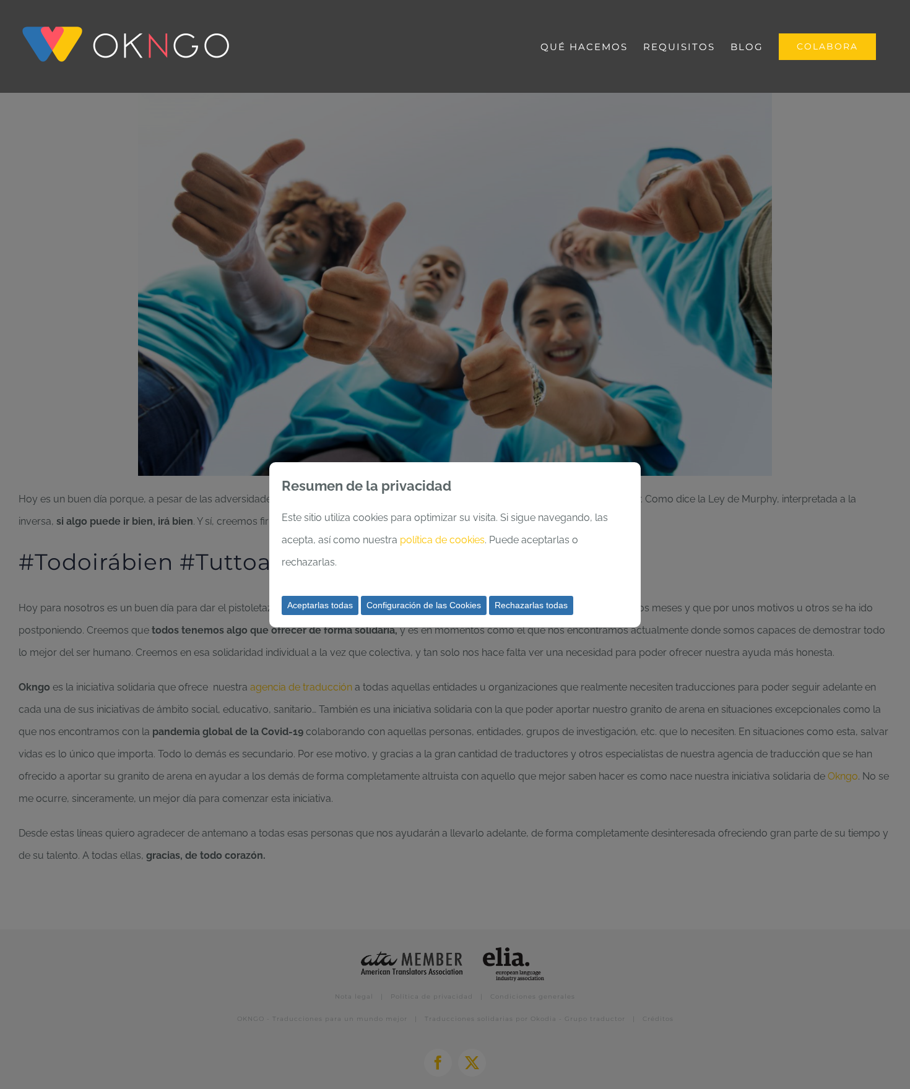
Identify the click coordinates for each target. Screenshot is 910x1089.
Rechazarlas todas (531, 605)
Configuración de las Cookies (423, 605)
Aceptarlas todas (320, 605)
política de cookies (442, 540)
